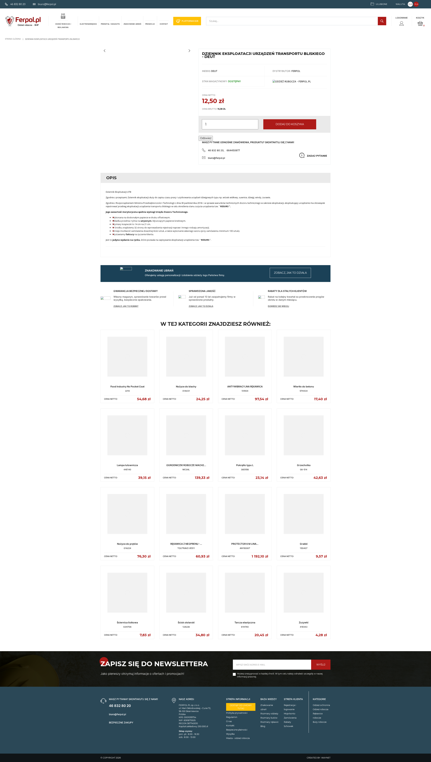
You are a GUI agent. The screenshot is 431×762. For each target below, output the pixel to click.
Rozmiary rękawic (269, 722)
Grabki (304, 543)
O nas (229, 721)
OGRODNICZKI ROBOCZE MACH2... (186, 465)
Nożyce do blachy (186, 386)
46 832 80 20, (216, 150)
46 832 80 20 (120, 706)
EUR (410, 4)
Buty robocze (319, 722)
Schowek (288, 726)
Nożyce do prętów (127, 543)
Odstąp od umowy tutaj (241, 707)
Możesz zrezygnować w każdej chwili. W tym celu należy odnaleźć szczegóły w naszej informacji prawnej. (280, 675)
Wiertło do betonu (303, 386)
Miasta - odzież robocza (238, 738)
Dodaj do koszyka (290, 124)
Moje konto (289, 713)
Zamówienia (290, 718)
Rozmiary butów (268, 718)
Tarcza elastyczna (245, 622)
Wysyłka (230, 734)
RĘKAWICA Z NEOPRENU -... (186, 543)
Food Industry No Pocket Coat (127, 386)
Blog (262, 726)
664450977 (233, 150)
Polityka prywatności (236, 713)
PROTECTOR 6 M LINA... (244, 543)
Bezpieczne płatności (236, 729)
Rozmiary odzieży (269, 713)
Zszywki (303, 622)
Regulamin (231, 717)
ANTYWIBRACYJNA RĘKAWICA (245, 386)
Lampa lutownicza (127, 465)
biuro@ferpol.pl (216, 157)
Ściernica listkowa (127, 622)
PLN (416, 4)
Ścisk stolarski (186, 622)
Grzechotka (303, 465)
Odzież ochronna (321, 705)
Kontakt (230, 725)
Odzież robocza (320, 709)
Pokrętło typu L (245, 465)
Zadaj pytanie (317, 155)
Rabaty (287, 722)
